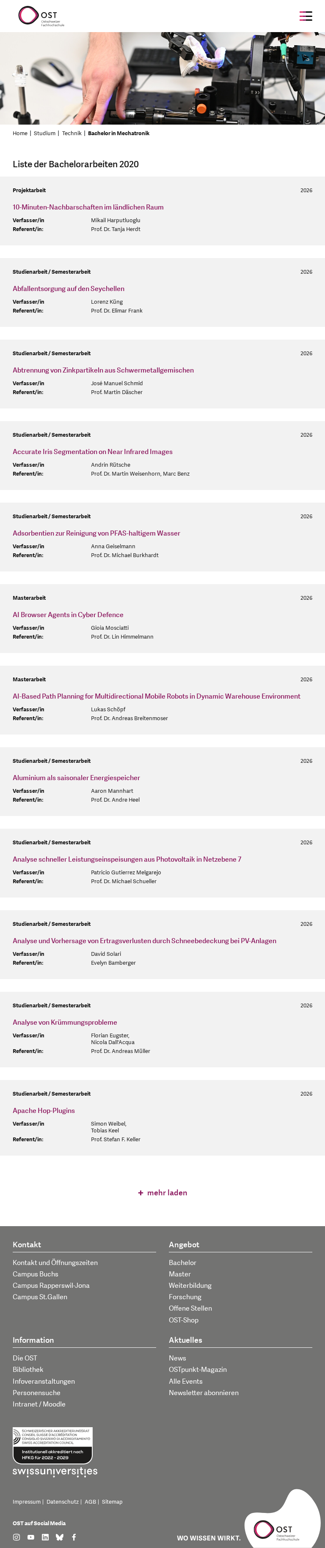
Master (180, 1274)
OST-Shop (183, 1320)
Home (20, 133)
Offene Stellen (190, 1308)
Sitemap (112, 1502)
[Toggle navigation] (306, 16)
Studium (44, 133)
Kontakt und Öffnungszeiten (55, 1263)
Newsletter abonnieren (204, 1393)
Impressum (27, 1502)
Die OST (25, 1358)
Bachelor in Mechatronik (118, 133)
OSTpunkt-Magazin (198, 1369)
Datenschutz (63, 1502)
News (177, 1358)
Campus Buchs (35, 1274)
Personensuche (37, 1393)
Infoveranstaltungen (44, 1381)
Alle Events (186, 1381)
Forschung (185, 1297)
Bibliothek (28, 1369)
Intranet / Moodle (39, 1404)
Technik (72, 133)
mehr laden (166, 1193)
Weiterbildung (190, 1285)
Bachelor (182, 1263)
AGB (90, 1502)
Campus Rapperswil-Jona (51, 1285)
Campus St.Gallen (40, 1297)
